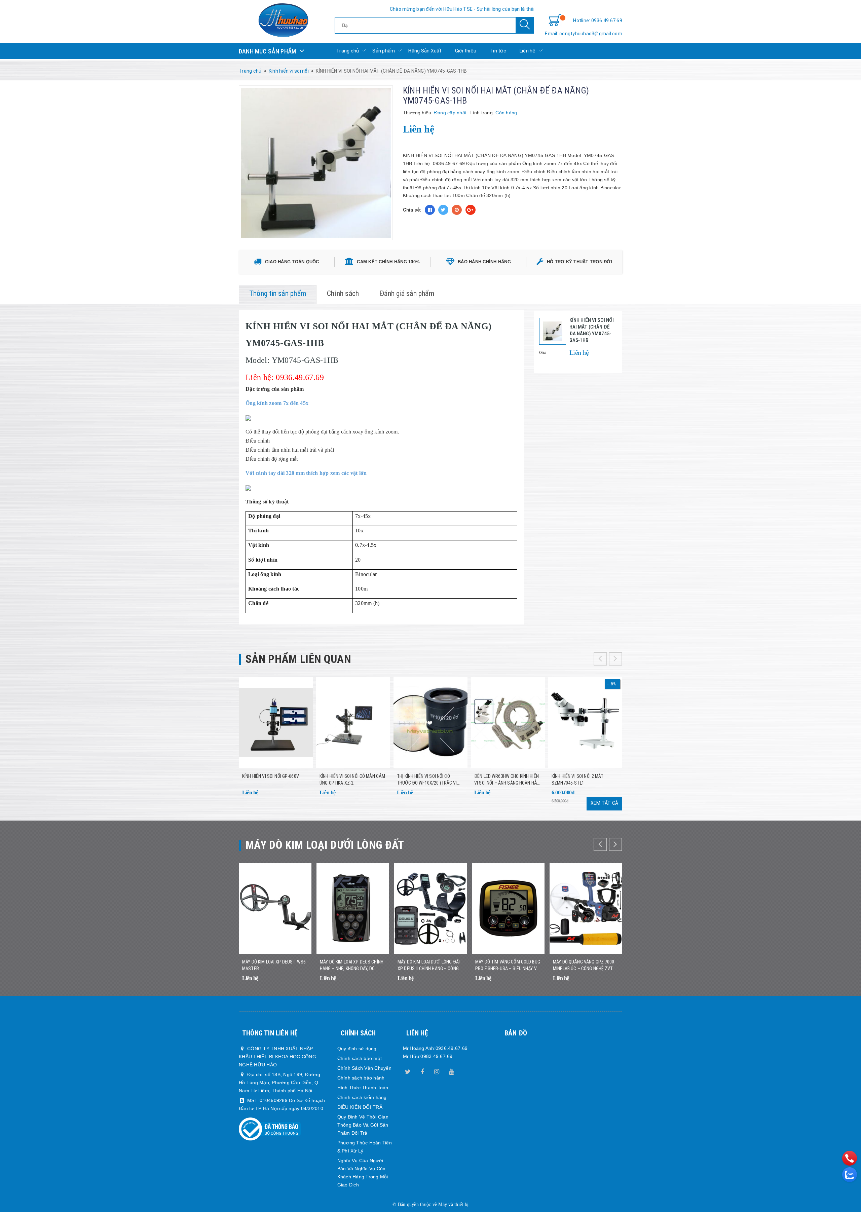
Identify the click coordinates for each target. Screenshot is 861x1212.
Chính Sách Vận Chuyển (364, 1068)
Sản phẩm (383, 50)
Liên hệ (528, 50)
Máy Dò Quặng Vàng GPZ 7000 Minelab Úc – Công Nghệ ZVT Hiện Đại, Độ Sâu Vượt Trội (583, 965)
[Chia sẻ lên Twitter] (443, 210)
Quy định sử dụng (357, 1048)
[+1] (470, 210)
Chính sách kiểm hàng (362, 1097)
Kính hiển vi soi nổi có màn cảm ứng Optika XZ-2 (352, 779)
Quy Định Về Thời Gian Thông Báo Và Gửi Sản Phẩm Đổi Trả (362, 1125)
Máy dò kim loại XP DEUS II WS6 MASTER (274, 965)
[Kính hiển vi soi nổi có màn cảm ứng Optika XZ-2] (353, 722)
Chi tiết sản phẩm (299, 797)
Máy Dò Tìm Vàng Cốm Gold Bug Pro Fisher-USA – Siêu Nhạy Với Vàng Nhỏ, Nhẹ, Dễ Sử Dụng (508, 965)
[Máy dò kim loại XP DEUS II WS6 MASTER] (275, 908)
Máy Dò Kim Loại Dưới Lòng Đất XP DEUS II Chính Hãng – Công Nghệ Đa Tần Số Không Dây (429, 965)
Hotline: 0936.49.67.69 (597, 20)
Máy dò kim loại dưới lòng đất (325, 844)
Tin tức (498, 50)
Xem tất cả (605, 803)
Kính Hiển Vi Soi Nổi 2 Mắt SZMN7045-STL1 (578, 779)
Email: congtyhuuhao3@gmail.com (583, 33)
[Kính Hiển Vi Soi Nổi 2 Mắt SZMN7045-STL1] (585, 722)
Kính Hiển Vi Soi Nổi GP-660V (270, 776)
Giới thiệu (466, 50)
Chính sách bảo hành (361, 1078)
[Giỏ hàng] (555, 20)
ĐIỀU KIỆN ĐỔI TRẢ (359, 1107)
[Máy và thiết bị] (283, 20)
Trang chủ (347, 50)
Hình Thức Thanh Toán (362, 1087)
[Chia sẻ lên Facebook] (430, 210)
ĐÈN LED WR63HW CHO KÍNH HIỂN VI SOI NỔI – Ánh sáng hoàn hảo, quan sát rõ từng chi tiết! (507, 779)
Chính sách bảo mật (359, 1058)
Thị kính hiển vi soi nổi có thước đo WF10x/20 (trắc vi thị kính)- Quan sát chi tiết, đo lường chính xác (429, 779)
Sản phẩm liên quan (298, 659)
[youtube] (451, 1070)
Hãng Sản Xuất (424, 50)
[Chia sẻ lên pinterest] (457, 210)
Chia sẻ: (412, 210)
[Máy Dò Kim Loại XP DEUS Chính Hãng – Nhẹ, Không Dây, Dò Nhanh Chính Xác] (352, 908)
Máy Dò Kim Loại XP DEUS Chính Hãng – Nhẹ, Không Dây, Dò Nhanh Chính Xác (351, 965)
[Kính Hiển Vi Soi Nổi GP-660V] (276, 722)
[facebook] (422, 1070)
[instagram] (437, 1070)
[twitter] (408, 1070)
